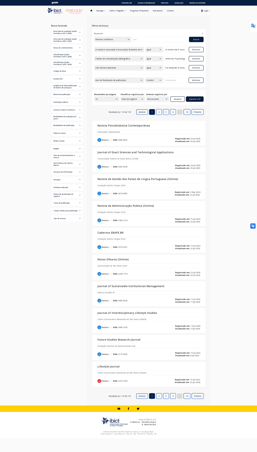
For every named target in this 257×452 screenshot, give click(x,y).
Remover (196, 49)
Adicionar (196, 80)
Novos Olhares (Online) (113, 259)
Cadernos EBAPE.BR (110, 232)
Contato (170, 10)
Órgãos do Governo (197, 3)
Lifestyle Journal (108, 366)
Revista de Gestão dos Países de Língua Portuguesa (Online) (137, 179)
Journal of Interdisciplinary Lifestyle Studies (127, 313)
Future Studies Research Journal (119, 339)
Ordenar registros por (156, 94)
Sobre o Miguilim (117, 10)
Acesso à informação (146, 3)
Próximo (197, 112)
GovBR (55, 2)
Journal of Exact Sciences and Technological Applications (135, 152)
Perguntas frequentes (139, 10)
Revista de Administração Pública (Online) (125, 206)
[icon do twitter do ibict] (138, 408)
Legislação (178, 3)
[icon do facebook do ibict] (128, 408)
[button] (67, 32)
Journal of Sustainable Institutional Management (131, 286)
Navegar (100, 10)
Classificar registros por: (132, 94)
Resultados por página (105, 94)
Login (206, 10)
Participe (164, 3)
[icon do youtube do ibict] (118, 408)
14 (187, 112)
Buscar (196, 39)
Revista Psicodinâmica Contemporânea (123, 125)
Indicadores (158, 10)
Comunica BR (126, 3)
